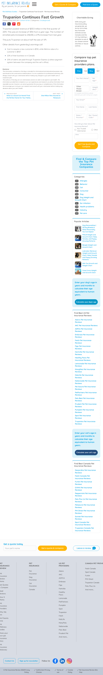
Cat (85, 71)
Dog (79, 71)
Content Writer (25, 20)
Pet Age (94, 79)
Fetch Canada (90, 568)
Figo (60, 585)
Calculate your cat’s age (86, 452)
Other (77, 134)
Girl (98, 71)
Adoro (61, 571)
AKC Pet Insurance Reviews (86, 325)
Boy (91, 71)
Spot (61, 609)
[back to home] (16, 5)
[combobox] (81, 89)
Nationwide (63, 626)
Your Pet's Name (82, 78)
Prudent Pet (63, 633)
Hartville (62, 588)
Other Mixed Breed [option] (78, 88)
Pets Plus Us (90, 586)
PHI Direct (89, 579)
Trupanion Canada (92, 582)
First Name (80, 107)
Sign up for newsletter (29, 661)
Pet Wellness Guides (10, 12)
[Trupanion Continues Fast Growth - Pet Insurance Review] (4, 24)
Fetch (61, 616)
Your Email (80, 100)
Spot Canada (90, 572)
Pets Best (62, 630)
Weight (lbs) (95, 88)
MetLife (62, 619)
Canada (32, 589)
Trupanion (63, 612)
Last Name (93, 107)
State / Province (79, 116)
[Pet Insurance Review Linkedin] (62, 661)
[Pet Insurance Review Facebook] (55, 661)
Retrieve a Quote (90, 4)
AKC (60, 574)
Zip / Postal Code (93, 116)
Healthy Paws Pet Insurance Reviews (83, 359)
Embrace (62, 581)
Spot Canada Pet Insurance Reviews (83, 523)
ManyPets (63, 623)
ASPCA (62, 578)
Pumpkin (62, 605)
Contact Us (9, 661)
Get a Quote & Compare (65, 4)
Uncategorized (45, 20)
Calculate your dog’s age (86, 302)
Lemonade (63, 598)
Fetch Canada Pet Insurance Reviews (83, 477)
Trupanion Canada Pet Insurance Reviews (84, 529)
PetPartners (63, 602)
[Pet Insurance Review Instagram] (69, 661)
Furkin (87, 575)
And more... (63, 637)
